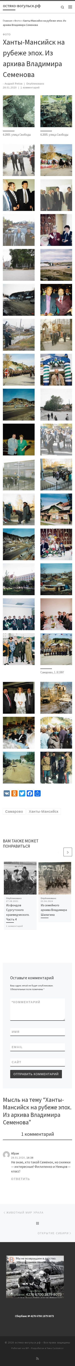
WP (27, 1348)
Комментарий (26, 1002)
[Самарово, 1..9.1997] (56, 649)
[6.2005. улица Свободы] (19, 111)
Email (17, 1047)
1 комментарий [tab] (37, 1134)
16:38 (30, 1157)
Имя (16, 1031)
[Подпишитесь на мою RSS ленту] (37, 1358)
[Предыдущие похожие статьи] (58, 852)
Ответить (20, 1179)
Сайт (16, 1062)
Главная (7, 20)
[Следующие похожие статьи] (67, 852)
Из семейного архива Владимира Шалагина (54, 910)
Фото (17, 20)
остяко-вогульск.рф (28, 1342)
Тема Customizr (55, 1348)
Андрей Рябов (13, 83)
